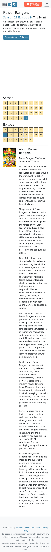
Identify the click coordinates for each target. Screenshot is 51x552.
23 (36, 113)
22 (31, 113)
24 (41, 113)
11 (15, 108)
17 (5, 113)
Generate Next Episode (16, 37)
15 (36, 108)
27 (15, 118)
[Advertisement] (25, 68)
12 (20, 108)
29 (26, 118)
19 (15, 113)
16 (41, 108)
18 (10, 113)
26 (10, 118)
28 (20, 118)
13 (26, 108)
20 (20, 113)
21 (26, 113)
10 (10, 108)
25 (5, 118)
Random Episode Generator (28, 527)
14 (31, 108)
